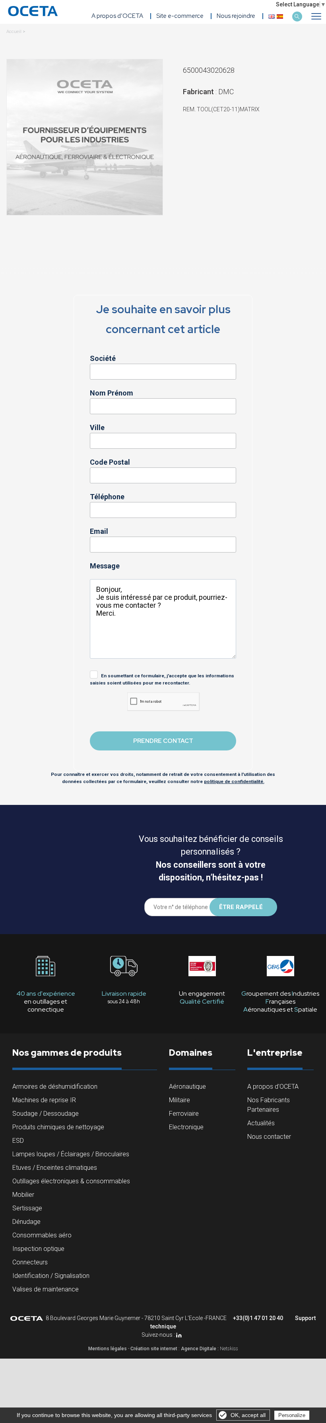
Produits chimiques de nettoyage (58, 1127)
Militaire (179, 1100)
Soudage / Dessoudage (45, 1113)
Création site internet (153, 1348)
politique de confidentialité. (234, 781)
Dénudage (26, 1221)
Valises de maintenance (45, 1289)
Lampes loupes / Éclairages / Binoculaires (70, 1154)
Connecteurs (30, 1262)
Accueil (13, 31)
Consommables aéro (42, 1235)
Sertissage (27, 1208)
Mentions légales (107, 1348)
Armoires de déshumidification (54, 1086)
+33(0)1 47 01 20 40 (258, 1318)
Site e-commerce (180, 16)
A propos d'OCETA (273, 1086)
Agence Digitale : (200, 1348)
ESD (18, 1140)
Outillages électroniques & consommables (71, 1181)
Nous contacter (269, 1136)
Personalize (291, 1415)
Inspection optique (38, 1248)
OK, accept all (248, 1415)
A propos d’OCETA (117, 16)
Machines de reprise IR (44, 1100)
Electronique (186, 1127)
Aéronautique (187, 1086)
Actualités (261, 1123)
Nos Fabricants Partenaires (268, 1104)
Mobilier (23, 1194)
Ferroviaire (184, 1113)
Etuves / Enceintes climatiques (54, 1167)
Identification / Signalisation (50, 1276)
